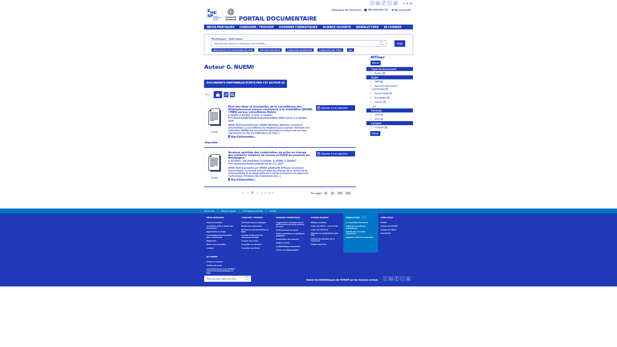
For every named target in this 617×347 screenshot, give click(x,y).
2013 (377, 114)
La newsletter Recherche (357, 222)
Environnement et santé (287, 230)
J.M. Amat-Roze (250, 160)
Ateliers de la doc (214, 265)
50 (332, 193)
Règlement (211, 241)
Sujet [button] (374, 77)
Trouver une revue (270, 50)
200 (348, 193)
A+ (411, 3)
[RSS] (372, 2)
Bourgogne (381, 97)
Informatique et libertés (253, 210)
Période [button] (376, 110)
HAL (350, 50)
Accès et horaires (214, 222)
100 (340, 193)
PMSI (377, 81)
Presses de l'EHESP (389, 226)
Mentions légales (228, 210)
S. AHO (255, 115)
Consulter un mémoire (299, 50)
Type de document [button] (383, 69)
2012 (377, 119)
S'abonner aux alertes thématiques (356, 227)
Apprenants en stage (216, 232)
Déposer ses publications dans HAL (324, 234)
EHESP (383, 222)
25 (326, 193)
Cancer (379, 102)
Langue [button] (376, 123)
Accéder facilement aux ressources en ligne (252, 236)
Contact (272, 210)
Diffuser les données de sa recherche (323, 240)
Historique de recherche (346, 9)
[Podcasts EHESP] (395, 2)
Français (380, 127)
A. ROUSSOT (234, 160)
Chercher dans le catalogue (253, 222)
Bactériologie (382, 93)
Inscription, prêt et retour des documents (219, 227)
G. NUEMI (233, 115)
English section (283, 243)
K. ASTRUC (244, 115)
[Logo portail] (221, 14)
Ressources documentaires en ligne (233, 50)
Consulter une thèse (330, 50)
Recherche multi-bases (251, 226)
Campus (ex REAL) (388, 230)
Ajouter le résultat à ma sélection (218, 94)
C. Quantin (266, 115)
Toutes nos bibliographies (287, 250)
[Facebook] (384, 2)
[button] (373, 106)
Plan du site (209, 210)
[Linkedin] (378, 2)
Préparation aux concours (287, 239)
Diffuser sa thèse (318, 222)
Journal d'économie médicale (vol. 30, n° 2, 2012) (258, 163)
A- (404, 3)
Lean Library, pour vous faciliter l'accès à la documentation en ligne (220, 271)
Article (378, 73)
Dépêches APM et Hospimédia (359, 237)
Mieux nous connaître (216, 244)
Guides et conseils (214, 262)
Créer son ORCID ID (319, 230)
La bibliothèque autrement (288, 246)
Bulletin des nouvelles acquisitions (356, 233)
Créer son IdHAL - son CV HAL (324, 226)
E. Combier (266, 160)
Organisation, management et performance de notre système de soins (290, 224)
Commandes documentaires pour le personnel (219, 236)
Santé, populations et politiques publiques (290, 234)
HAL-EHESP (385, 233)
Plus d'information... (243, 136)
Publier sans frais (318, 244)
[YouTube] (390, 2)
